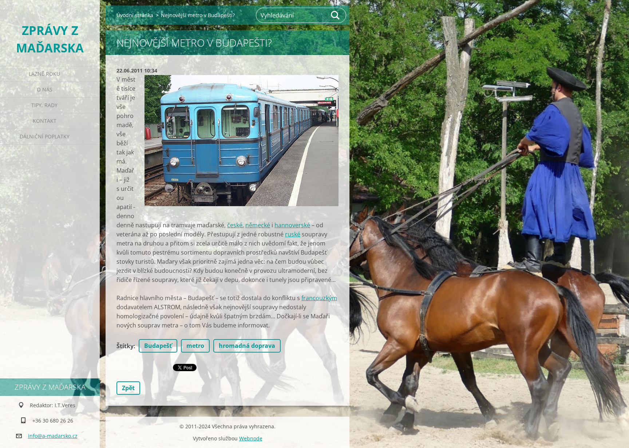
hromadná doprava (247, 346)
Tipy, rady (44, 105)
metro (195, 346)
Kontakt (44, 120)
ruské (292, 234)
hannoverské (292, 225)
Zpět (128, 388)
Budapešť (158, 346)
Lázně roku (44, 73)
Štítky (125, 346)
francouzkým (319, 298)
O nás (44, 89)
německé (257, 225)
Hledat (335, 15)
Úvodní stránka (134, 15)
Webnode (250, 438)
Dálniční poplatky (45, 136)
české (234, 225)
